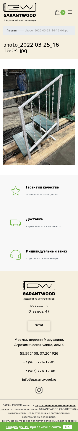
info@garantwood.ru (39, 380)
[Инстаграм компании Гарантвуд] (39, 391)
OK (67, 427)
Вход (39, 325)
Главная (12, 30)
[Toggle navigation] (70, 12)
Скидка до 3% (17, 427)
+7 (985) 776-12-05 (39, 362)
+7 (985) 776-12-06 (39, 371)
